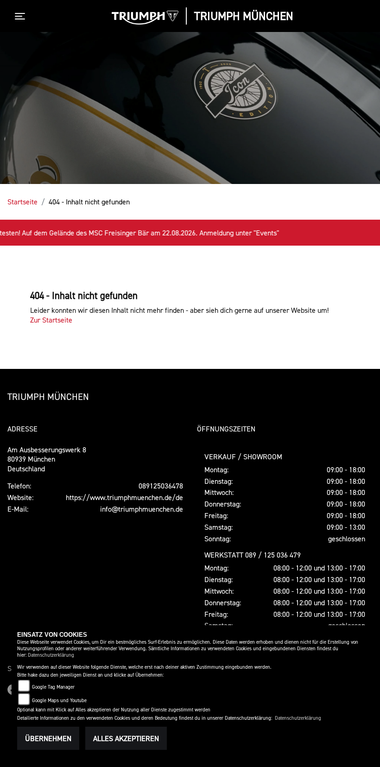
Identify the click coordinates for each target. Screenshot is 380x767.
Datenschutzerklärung (51, 655)
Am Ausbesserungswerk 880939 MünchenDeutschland (46, 459)
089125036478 (161, 485)
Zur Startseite (51, 319)
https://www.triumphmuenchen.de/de (124, 497)
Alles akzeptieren (126, 738)
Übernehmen (48, 738)
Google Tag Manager (53, 687)
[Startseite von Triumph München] (145, 18)
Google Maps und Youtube (59, 700)
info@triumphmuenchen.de (141, 508)
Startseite (22, 201)
